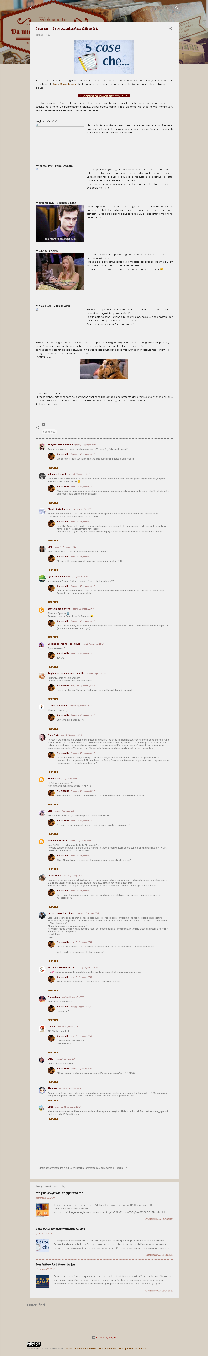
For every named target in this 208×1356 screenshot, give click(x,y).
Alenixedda (63, 454)
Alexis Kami (54, 997)
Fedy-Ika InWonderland (60, 444)
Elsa (50, 811)
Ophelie (52, 1026)
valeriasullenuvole (57, 474)
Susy (50, 1058)
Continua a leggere (159, 1219)
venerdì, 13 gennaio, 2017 (85, 445)
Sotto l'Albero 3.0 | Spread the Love (55, 1264)
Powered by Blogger (106, 1337)
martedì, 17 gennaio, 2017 (73, 997)
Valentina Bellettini (58, 840)
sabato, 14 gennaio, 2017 (64, 811)
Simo (50, 1106)
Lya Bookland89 (56, 576)
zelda (51, 778)
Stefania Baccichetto (59, 608)
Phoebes (52, 1088)
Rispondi (53, 468)
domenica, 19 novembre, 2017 (67, 1107)
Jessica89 (53, 875)
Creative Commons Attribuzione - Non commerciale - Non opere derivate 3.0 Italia (106, 1348)
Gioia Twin (53, 735)
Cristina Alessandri (58, 705)
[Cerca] (177, 8)
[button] (171, 28)
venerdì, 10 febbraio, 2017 (70, 1088)
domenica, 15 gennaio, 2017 (82, 454)
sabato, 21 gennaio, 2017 (65, 1059)
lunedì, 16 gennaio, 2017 (87, 967)
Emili (50, 547)
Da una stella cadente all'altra (61, 7)
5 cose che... (49, 431)
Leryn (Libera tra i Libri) (61, 913)
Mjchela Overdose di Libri (62, 967)
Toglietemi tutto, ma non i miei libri (66, 673)
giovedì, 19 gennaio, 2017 (81, 942)
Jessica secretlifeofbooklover (64, 643)
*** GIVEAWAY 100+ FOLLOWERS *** (59, 1193)
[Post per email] (43, 425)
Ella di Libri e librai (58, 509)
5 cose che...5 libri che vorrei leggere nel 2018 (60, 1228)
